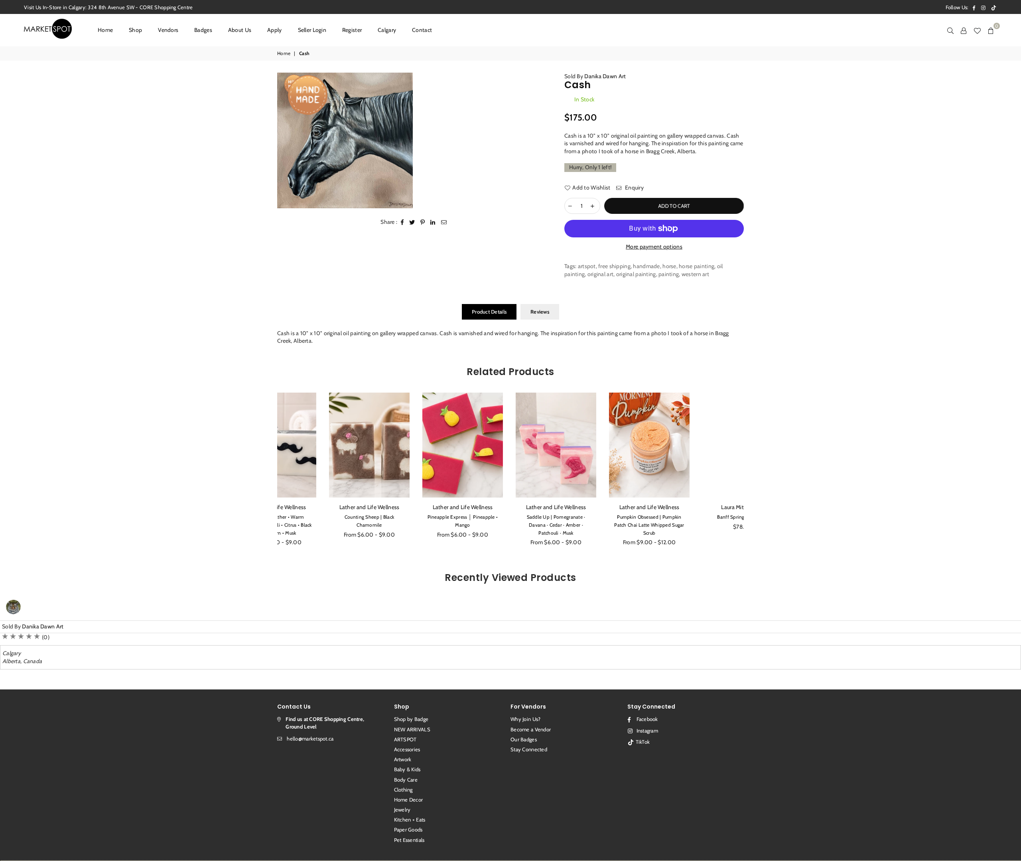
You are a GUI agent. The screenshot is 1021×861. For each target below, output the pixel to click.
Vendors (168, 30)
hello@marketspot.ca (310, 738)
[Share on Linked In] (433, 222)
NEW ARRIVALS (412, 729)
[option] (345, 140)
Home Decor (408, 799)
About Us (239, 30)
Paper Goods (408, 829)
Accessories (407, 749)
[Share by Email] (444, 222)
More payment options (654, 246)
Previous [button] (268, 474)
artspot (587, 266)
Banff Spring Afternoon (697, 517)
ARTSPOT (405, 739)
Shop (135, 30)
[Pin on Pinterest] (422, 222)
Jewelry (402, 809)
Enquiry (634, 187)
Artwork (403, 759)
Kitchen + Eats (410, 819)
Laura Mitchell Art (697, 507)
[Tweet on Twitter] (412, 222)
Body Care (406, 779)
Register (352, 30)
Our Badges (523, 739)
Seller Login (312, 30)
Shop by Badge (411, 719)
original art (600, 274)
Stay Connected (528, 749)
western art (695, 274)
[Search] (950, 30)
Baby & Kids (407, 769)
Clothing (403, 789)
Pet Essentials (409, 840)
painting (668, 274)
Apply (274, 30)
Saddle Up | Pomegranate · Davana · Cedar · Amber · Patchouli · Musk (510, 524)
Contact (422, 30)
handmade (646, 266)
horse (669, 266)
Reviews (539, 311)
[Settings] (963, 30)
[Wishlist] (977, 30)
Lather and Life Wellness (324, 507)
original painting (636, 274)
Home (105, 30)
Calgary (387, 30)
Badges (203, 30)
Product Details (489, 311)
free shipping (614, 266)
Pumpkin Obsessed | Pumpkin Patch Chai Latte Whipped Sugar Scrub (604, 524)
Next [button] (753, 474)
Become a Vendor (530, 729)
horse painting (696, 266)
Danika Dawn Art (605, 76)
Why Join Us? (525, 719)
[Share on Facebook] (402, 222)
